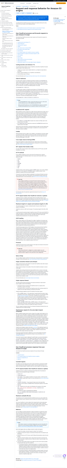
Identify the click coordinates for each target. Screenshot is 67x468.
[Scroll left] (19, 3)
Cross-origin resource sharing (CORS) (24, 47)
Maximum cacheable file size (22, 357)
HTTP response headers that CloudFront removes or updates (28, 356)
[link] (33, 6)
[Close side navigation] (13, 6)
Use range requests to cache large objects (29, 406)
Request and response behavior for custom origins (29, 458)
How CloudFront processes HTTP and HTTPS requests (31, 460)
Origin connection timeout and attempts (24, 59)
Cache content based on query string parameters (38, 259)
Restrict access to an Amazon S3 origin (40, 176)
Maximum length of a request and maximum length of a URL (28, 53)
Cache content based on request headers (24, 144)
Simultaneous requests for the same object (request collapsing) (28, 62)
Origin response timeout (21, 60)
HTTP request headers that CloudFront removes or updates (28, 52)
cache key (35, 327)
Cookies (18, 46)
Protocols (19, 56)
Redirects (19, 359)
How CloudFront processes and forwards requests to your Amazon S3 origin (31, 27)
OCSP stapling (20, 55)
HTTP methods (20, 50)
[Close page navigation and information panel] (65, 16)
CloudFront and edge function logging (30, 325)
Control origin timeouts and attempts (32, 277)
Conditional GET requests (22, 45)
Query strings (19, 57)
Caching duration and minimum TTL (23, 42)
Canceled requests (20, 354)
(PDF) (38, 19)
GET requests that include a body (23, 49)
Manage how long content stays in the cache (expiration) (36, 75)
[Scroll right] (39, 3)
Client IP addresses (20, 43)
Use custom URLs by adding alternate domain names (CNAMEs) (31, 426)
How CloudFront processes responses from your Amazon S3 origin (29, 29)
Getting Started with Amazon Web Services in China (27, 19)
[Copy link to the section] (15, 33)
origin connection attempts (23, 295)
